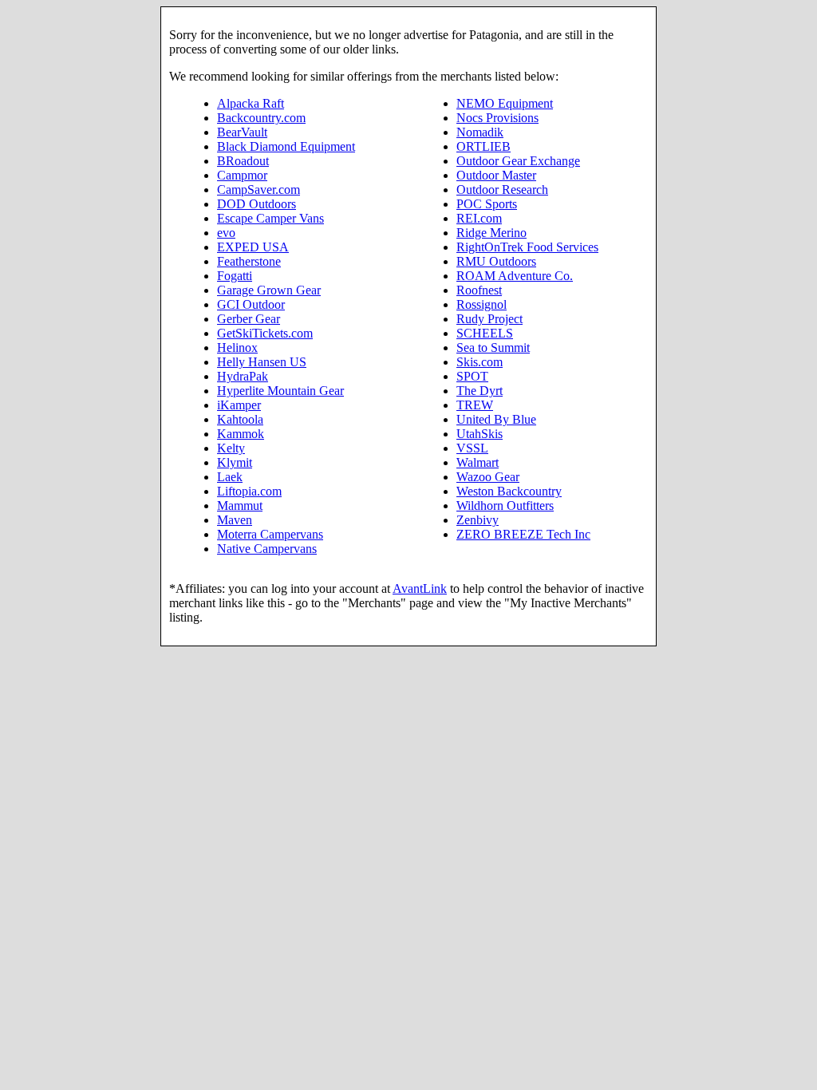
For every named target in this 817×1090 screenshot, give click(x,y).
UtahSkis (479, 433)
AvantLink (420, 588)
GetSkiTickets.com (265, 333)
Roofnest (479, 290)
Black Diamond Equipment (286, 146)
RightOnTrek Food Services (527, 247)
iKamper (239, 405)
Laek (230, 477)
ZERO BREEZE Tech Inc (523, 534)
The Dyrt (479, 390)
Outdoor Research (502, 189)
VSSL (472, 448)
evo (226, 232)
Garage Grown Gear (269, 290)
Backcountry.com (261, 117)
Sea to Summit (493, 347)
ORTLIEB (483, 146)
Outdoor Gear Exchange (518, 161)
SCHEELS (484, 333)
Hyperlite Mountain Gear (280, 390)
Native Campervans (267, 548)
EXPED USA (253, 247)
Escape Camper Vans (270, 218)
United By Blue (496, 419)
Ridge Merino (491, 232)
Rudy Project (489, 319)
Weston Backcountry (509, 491)
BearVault (242, 132)
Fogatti (234, 275)
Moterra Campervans (270, 534)
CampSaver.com (258, 189)
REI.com (479, 218)
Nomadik (479, 132)
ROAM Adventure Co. (514, 275)
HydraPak (242, 376)
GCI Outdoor (251, 304)
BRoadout (243, 161)
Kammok (240, 433)
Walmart (477, 462)
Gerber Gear (248, 319)
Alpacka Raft (250, 103)
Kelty (231, 448)
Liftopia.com (249, 491)
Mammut (239, 505)
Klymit (234, 462)
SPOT (472, 376)
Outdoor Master (496, 175)
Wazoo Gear (487, 477)
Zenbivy (477, 520)
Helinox (237, 347)
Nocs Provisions (497, 117)
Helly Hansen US (261, 362)
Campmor (242, 175)
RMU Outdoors (496, 261)
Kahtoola (240, 419)
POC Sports (486, 204)
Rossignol (481, 304)
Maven (234, 520)
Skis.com (479, 362)
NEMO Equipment (504, 103)
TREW (474, 405)
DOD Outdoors (256, 204)
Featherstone (249, 261)
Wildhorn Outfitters (505, 505)
